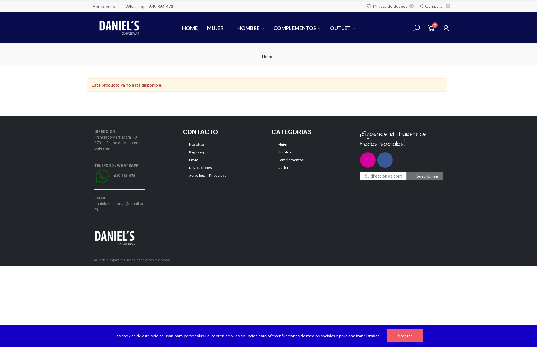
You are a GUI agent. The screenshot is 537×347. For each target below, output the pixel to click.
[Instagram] (368, 160)
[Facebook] (385, 160)
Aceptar (404, 335)
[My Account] (446, 28)
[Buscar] (416, 28)
